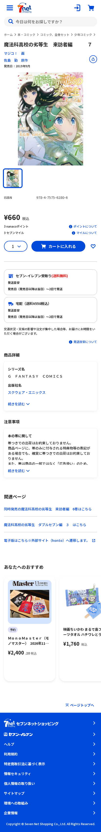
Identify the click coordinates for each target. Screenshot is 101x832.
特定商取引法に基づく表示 (24, 763)
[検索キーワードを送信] (11, 21)
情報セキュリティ (17, 773)
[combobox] (50, 22)
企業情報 (11, 812)
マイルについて (86, 233)
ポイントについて (85, 226)
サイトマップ (14, 793)
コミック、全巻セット (54, 34)
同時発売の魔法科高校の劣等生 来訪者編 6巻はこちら (48, 508)
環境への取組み (16, 803)
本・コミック (26, 34)
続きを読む (16, 403)
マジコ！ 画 (14, 53)
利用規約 (11, 753)
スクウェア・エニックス (27, 392)
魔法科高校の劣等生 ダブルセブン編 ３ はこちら (45, 524)
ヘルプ (9, 744)
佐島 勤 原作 (16, 60)
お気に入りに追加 (93, 246)
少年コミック (83, 34)
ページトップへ (82, 705)
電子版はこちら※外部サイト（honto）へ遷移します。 (47, 540)
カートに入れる (62, 246)
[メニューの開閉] (10, 8)
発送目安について (85, 342)
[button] (13, 178)
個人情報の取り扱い (19, 783)
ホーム (8, 34)
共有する (93, 59)
